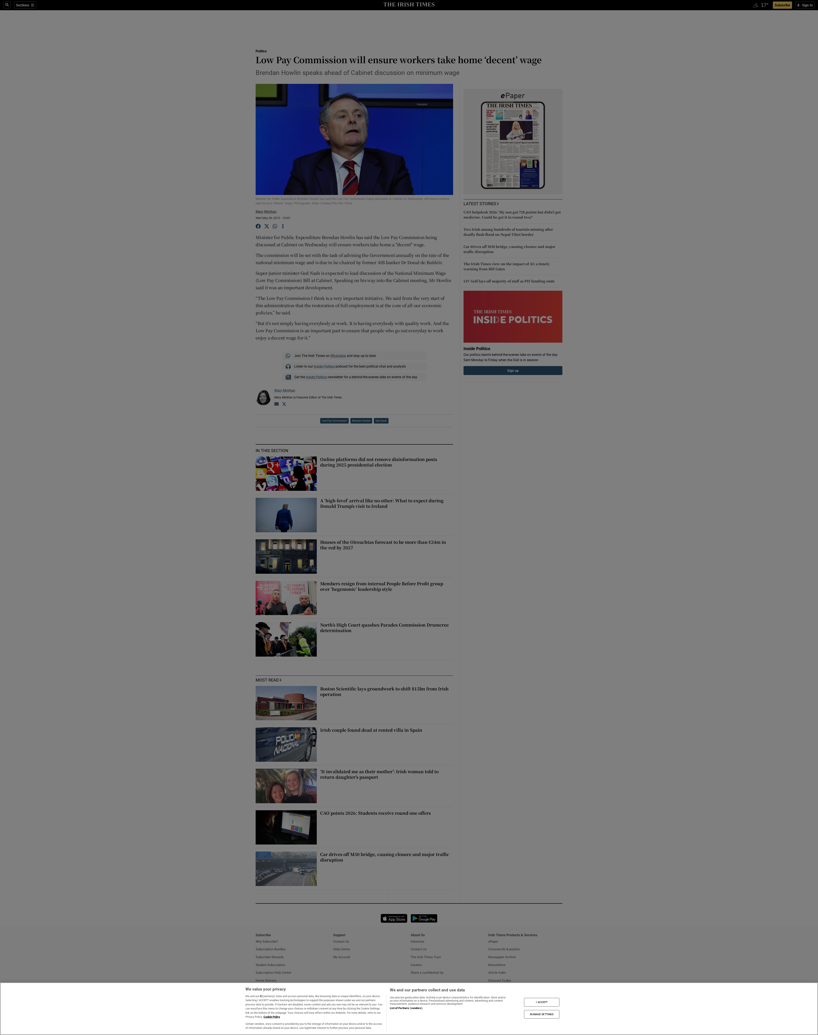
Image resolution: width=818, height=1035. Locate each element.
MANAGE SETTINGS (541, 1014)
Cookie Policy (272, 1016)
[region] (409, 1008)
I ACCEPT (541, 1002)
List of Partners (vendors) (406, 1008)
